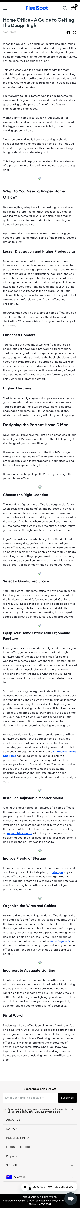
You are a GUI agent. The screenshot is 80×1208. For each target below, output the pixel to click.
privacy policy (52, 1112)
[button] (40, 1119)
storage (57, 872)
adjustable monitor (19, 833)
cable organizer (60, 941)
